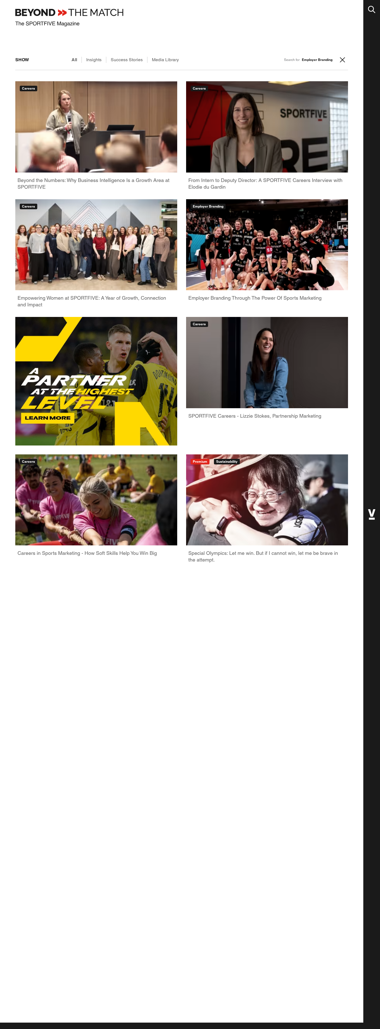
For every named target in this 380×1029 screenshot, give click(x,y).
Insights (94, 59)
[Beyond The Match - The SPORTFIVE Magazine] (69, 17)
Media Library (165, 59)
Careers (28, 88)
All (74, 59)
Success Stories (127, 59)
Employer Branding (208, 206)
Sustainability (227, 461)
